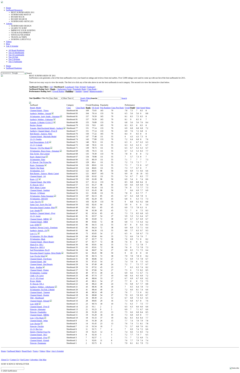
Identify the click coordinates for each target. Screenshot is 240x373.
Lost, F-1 (33, 234)
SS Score (95, 108)
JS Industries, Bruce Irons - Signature (44, 151)
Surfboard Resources (14, 10)
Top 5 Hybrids (14, 59)
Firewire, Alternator (38, 309)
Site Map (42, 360)
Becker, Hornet (36, 125)
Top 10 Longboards (16, 55)
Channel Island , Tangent (40, 292)
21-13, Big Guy (36, 329)
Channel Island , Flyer (39, 338)
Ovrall (127, 108)
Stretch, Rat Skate (37, 168)
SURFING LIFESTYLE (21, 39)
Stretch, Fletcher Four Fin (40, 332)
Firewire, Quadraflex (38, 312)
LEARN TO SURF (19, 28)
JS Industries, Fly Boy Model (41, 236)
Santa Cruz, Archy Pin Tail (40, 205)
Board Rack (27, 351)
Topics (35, 351)
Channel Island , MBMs (39, 315)
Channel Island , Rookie (39, 295)
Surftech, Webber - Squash (40, 113)
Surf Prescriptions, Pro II (40, 250)
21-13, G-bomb (36, 145)
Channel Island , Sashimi (40, 190)
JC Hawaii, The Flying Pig (40, 162)
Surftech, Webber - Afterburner (42, 287)
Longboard (69, 87)
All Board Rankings (16, 50)
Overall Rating (58, 91)
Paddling (69, 91)
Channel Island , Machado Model (43, 136)
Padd (132, 108)
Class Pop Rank (117, 108)
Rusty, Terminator (37, 165)
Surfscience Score (65, 89)
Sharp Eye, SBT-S (37, 247)
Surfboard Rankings (14, 68)
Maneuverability (96, 91)
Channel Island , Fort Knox (41, 259)
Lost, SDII (34, 304)
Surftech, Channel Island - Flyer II (43, 131)
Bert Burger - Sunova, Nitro (41, 134)
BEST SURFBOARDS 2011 (22, 12)
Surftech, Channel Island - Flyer (42, 213)
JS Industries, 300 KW (39, 199)
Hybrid (83, 87)
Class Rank (91, 89)
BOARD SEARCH (19, 19)
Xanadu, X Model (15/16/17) (41, 122)
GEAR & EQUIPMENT (21, 33)
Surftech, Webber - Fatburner (41, 119)
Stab (138, 108)
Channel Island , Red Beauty (41, 264)
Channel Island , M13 (38, 335)
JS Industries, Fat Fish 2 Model (42, 290)
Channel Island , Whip (39, 321)
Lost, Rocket (35, 324)
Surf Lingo (24, 360)
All (51, 87)
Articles (9, 24)
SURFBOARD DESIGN (21, 26)
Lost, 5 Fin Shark (37, 318)
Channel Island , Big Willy (40, 182)
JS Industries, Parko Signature (42, 196)
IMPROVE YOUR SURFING (23, 30)
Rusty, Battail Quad (38, 157)
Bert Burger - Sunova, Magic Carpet (44, 173)
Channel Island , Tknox (39, 110)
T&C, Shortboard (37, 298)
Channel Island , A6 (38, 176)
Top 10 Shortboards (16, 53)
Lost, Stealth (35, 211)
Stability (79, 91)
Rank (52, 89)
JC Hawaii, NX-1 (37, 284)
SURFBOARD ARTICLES (22, 21)
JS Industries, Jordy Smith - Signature (45, 116)
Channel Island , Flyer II (39, 307)
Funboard (91, 87)
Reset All (84, 100)
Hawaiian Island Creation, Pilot (42, 208)
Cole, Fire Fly (35, 202)
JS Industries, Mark (37, 239)
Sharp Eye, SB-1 (36, 245)
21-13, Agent (35, 216)
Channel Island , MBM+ (39, 219)
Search (124, 98)
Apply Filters (85, 98)
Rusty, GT (34, 179)
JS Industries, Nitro (37, 159)
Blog (8, 44)
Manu (148, 108)
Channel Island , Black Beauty (42, 242)
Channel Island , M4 (38, 262)
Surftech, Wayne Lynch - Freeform (44, 228)
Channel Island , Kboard (39, 301)
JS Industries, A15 (37, 171)
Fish (77, 87)
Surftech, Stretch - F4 (38, 231)
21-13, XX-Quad (37, 278)
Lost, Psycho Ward (37, 256)
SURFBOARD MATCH (21, 15)
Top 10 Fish (13, 57)
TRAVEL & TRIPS (19, 37)
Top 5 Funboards (15, 62)
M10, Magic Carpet (38, 187)
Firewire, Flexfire (37, 326)
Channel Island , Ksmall (39, 340)
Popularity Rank (79, 89)
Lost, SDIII (34, 225)
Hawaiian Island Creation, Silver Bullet (45, 253)
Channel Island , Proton (39, 270)
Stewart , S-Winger (37, 193)
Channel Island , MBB (39, 222)
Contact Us (14, 360)
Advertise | (34, 360)
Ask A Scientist (12, 46)
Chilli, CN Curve (37, 276)
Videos (9, 42)
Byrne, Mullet (35, 281)
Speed (85, 91)
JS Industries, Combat (38, 273)
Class (68, 108)
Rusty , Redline (36, 267)
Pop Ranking (105, 108)
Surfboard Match (14, 351)
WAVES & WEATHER (20, 35)
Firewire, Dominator (38, 343)
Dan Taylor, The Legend (40, 154)
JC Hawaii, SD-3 (37, 185)
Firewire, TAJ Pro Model (40, 148)
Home (8, 8)
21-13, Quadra (36, 139)
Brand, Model (35, 108)
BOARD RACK (17, 17)
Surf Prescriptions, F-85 (39, 142)
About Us (5, 360)
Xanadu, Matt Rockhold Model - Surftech (46, 128)
